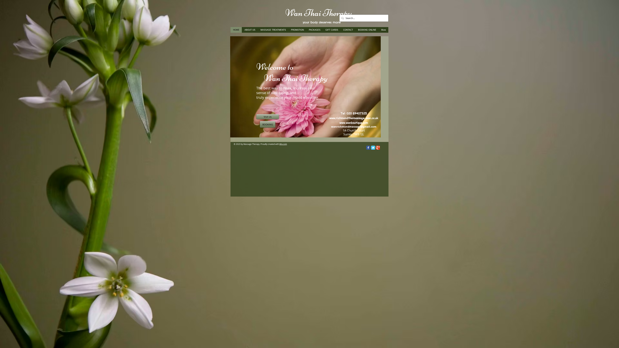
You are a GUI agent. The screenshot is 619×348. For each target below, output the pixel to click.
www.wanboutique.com (353, 123)
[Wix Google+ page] (378, 148)
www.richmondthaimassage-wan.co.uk (353, 118)
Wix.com (283, 144)
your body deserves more (322, 22)
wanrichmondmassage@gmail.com (353, 126)
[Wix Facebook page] (368, 148)
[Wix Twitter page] (373, 148)
